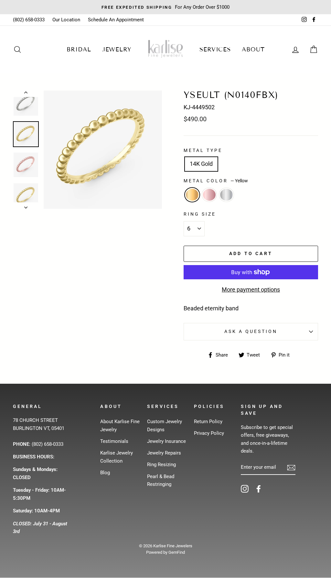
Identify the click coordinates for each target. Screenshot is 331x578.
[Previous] (26, 94)
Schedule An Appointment (116, 20)
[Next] (26, 205)
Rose (209, 195)
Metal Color (216, 180)
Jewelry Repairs (164, 453)
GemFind (176, 552)
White (226, 195)
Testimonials (114, 441)
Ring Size (200, 214)
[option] (165, 7)
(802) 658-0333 (29, 20)
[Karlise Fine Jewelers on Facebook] (258, 489)
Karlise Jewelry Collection (116, 457)
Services (215, 49)
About (253, 49)
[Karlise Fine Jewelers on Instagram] (245, 489)
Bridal (79, 49)
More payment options (251, 289)
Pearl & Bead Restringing (160, 480)
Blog (105, 473)
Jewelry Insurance (166, 441)
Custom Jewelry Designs (164, 425)
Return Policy (208, 421)
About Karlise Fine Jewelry (120, 425)
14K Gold (201, 163)
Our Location (66, 20)
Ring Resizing (161, 464)
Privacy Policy (209, 433)
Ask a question (251, 331)
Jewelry (117, 49)
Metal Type (203, 150)
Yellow (192, 195)
